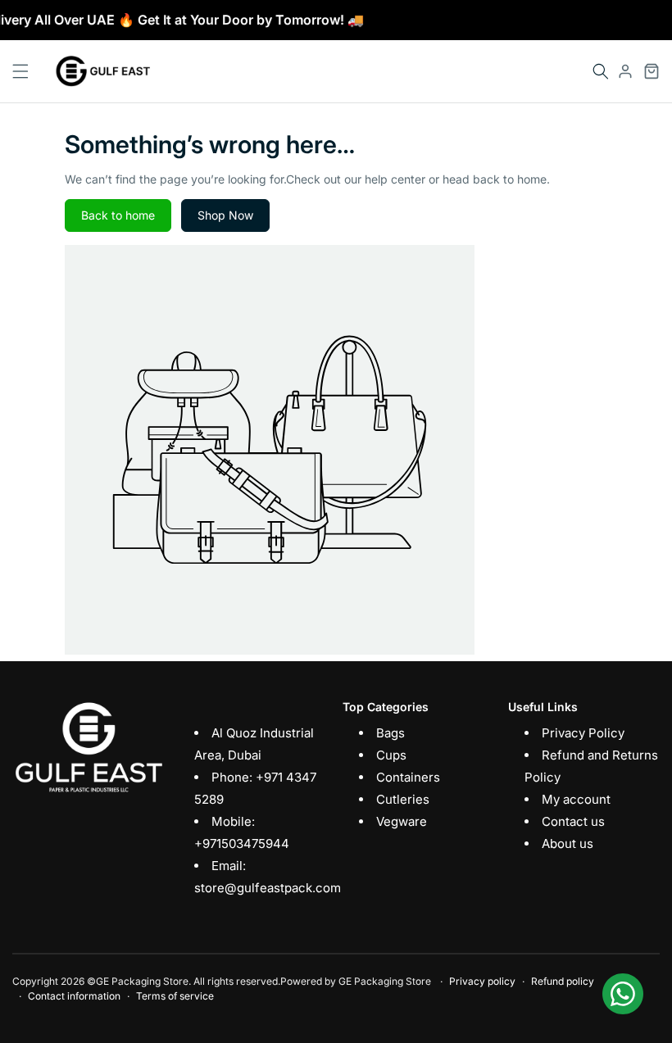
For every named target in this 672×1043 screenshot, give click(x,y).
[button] (601, 71)
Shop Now (225, 215)
